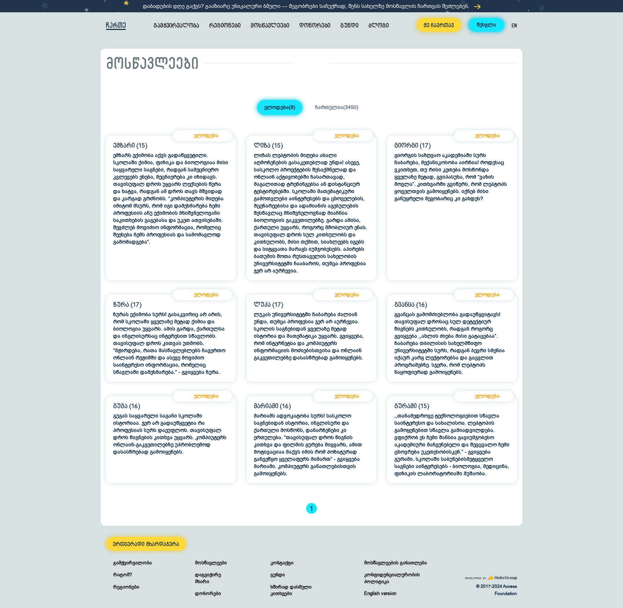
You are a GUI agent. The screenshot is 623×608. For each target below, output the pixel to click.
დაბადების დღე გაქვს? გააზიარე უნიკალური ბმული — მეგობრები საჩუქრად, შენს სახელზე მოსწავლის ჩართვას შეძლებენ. (307, 6)
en (514, 25)
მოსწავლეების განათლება (395, 563)
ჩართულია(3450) (336, 107)
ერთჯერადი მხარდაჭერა (146, 544)
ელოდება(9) (279, 107)
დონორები (314, 25)
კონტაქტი (281, 563)
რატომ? (122, 575)
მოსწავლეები (270, 25)
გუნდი (349, 25)
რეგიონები (224, 25)
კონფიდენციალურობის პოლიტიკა (392, 578)
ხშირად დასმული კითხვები (291, 590)
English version (380, 593)
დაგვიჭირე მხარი (208, 578)
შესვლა (486, 24)
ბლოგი (378, 25)
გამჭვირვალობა (176, 25)
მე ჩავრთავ (439, 25)
